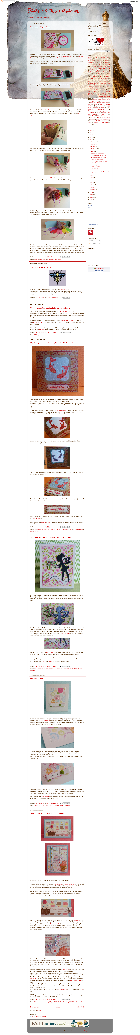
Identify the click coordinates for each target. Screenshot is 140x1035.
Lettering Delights (62, 410)
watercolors (96, 122)
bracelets (100, 62)
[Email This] (63, 257)
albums (89, 57)
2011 (91, 139)
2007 (91, 199)
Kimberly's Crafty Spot (39, 322)
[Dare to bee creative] (93, 223)
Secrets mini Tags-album (40, 27)
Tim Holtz (92, 119)
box (95, 62)
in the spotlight (38, 300)
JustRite (103, 80)
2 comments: (54, 297)
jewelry (89, 80)
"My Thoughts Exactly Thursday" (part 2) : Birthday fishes (52, 343)
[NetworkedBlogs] (99, 268)
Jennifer (60, 989)
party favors (102, 99)
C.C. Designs (91, 64)
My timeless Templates (94, 94)
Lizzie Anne (93, 84)
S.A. (101, 104)
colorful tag (50, 178)
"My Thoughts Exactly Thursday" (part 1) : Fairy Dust (50, 537)
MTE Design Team (67, 529)
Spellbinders (67, 805)
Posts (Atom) (40, 1010)
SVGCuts (32, 670)
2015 (91, 132)
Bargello (106, 58)
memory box (104, 88)
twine (59, 259)
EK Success (105, 71)
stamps (108, 111)
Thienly (81, 989)
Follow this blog (99, 270)
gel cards (92, 75)
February (93, 187)
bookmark (90, 62)
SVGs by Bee (63, 289)
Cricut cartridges (92, 68)
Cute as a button (36, 678)
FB (109, 71)
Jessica (65, 989)
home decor (94, 78)
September (94, 148)
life (109, 83)
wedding (90, 124)
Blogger (86, 1031)
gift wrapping (94, 76)
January (93, 189)
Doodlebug (90, 71)
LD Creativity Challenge (102, 81)
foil (109, 73)
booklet (106, 60)
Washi (89, 122)
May (92, 180)
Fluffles (104, 73)
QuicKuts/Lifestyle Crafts (102, 102)
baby (89, 58)
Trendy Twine (63, 311)
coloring (100, 66)
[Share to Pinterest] (69, 257)
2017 (91, 130)
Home (58, 1007)
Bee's (49, 522)
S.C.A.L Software (34, 531)
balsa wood (37, 529)
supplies (104, 112)
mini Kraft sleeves (47, 110)
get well (97, 75)
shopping (96, 107)
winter (95, 124)
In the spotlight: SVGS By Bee (41, 267)
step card (98, 112)
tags (91, 117)
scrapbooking (105, 105)
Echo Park (36, 259)
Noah (109, 94)
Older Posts (80, 1007)
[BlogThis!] (65, 257)
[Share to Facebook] (68, 257)
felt (90, 73)
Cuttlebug (40, 805)
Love (102, 84)
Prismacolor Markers (105, 101)
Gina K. (100, 76)
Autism (95, 57)
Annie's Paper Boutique (59, 58)
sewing (89, 107)
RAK (89, 104)
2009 (91, 194)
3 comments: (54, 256)
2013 (91, 135)
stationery (92, 112)
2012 (91, 137)
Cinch (95, 66)
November (94, 144)
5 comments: (54, 666)
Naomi (104, 94)
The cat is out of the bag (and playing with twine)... (50, 308)
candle (100, 64)
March (93, 184)
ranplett (75, 1031)
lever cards (103, 83)
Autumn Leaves (104, 57)
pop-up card (95, 101)
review (95, 104)
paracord (95, 99)
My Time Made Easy (101, 93)
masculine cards (98, 86)
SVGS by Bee (45, 300)
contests (106, 66)
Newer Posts (34, 1007)
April (92, 182)
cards (41, 529)
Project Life (92, 102)
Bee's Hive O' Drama (75, 980)
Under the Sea (36, 518)
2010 (91, 192)
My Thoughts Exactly (66, 56)
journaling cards (96, 80)
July (92, 175)
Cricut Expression (48, 529)
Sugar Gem (33, 978)
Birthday (91, 60)
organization (93, 97)
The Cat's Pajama (106, 117)
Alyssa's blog (45, 796)
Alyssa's (43, 522)
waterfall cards (104, 122)
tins (98, 119)
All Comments (93, 243)
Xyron (99, 124)
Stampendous (91, 111)
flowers (99, 73)
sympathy (107, 115)
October (93, 146)
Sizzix (102, 107)
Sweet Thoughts (50, 652)
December (94, 141)
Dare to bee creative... (55, 10)
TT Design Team (38, 334)
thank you (96, 117)
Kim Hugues (90, 81)
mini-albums (43, 259)
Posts (91, 240)
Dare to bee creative (92, 205)
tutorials (92, 120)
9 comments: (54, 999)
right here (42, 329)
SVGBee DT (104, 114)
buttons (106, 62)
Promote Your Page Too (93, 224)
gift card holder (106, 75)
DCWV (104, 70)
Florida (94, 73)
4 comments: (54, 526)
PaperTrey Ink (67, 1002)
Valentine (105, 120)
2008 (91, 197)
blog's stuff (99, 60)
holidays (107, 76)
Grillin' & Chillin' (69, 884)
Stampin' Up (101, 111)
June (92, 177)
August (93, 151)
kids (107, 80)
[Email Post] (60, 256)
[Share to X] (66, 257)
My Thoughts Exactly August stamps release (47, 813)
